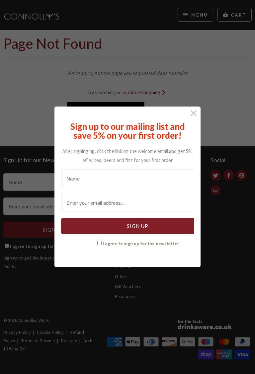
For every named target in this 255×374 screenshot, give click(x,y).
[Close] (194, 113)
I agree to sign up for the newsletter (141, 244)
